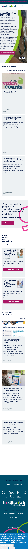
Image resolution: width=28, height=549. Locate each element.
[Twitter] (4, 492)
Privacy (17, 517)
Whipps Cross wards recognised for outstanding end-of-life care (13, 159)
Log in (14, 522)
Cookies (11, 517)
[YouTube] (12, 492)
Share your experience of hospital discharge (12, 118)
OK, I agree (4, 548)
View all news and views (16, 71)
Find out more (8, 223)
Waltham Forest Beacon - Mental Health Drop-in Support (13, 340)
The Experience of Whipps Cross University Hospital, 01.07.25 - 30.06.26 (10, 283)
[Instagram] (12, 496)
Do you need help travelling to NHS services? (13, 423)
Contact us (17, 485)
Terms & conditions (9, 513)
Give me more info (7, 545)
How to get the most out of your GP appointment (13, 389)
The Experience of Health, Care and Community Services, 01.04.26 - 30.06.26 (10, 253)
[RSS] (19, 496)
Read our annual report (7, 52)
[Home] (8, 7)
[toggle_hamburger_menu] (25, 6)
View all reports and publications (14, 245)
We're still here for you (12, 92)
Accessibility (20, 513)
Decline (11, 548)
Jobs (8, 485)
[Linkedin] (19, 492)
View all (23, 318)
